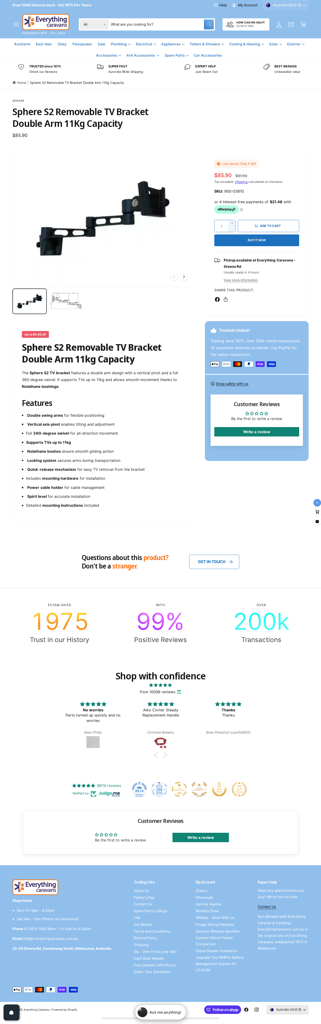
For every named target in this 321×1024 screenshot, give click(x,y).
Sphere (18, 100)
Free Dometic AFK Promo (155, 965)
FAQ (137, 917)
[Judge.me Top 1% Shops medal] (219, 789)
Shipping (241, 181)
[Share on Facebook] (217, 299)
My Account (248, 5)
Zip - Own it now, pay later (155, 951)
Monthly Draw (207, 911)
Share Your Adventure (152, 971)
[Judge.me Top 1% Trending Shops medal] (239, 789)
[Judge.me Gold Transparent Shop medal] (179, 789)
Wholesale (204, 897)
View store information (241, 280)
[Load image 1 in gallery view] (29, 301)
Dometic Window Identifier (218, 931)
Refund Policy (145, 938)
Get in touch (212, 561)
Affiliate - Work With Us (215, 917)
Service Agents (208, 904)
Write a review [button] (256, 431)
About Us (141, 890)
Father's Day (144, 897)
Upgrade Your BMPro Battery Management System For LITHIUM (220, 963)
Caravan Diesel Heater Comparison (214, 940)
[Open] (12, 1012)
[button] (16, 24)
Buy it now (257, 240)
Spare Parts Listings (150, 911)
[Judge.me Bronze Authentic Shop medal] (199, 789)
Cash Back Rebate (149, 958)
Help (223, 5)
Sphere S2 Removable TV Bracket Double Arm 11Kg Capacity (77, 83)
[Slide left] (174, 276)
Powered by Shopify (64, 1009)
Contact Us (143, 904)
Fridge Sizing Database (215, 924)
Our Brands (143, 924)
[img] (160, 685)
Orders (201, 890)
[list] (160, 69)
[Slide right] (184, 276)
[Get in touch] (291, 24)
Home (21, 83)
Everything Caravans (37, 1009)
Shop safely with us (232, 384)
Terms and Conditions (152, 931)
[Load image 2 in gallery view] (66, 301)
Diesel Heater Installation (217, 951)
